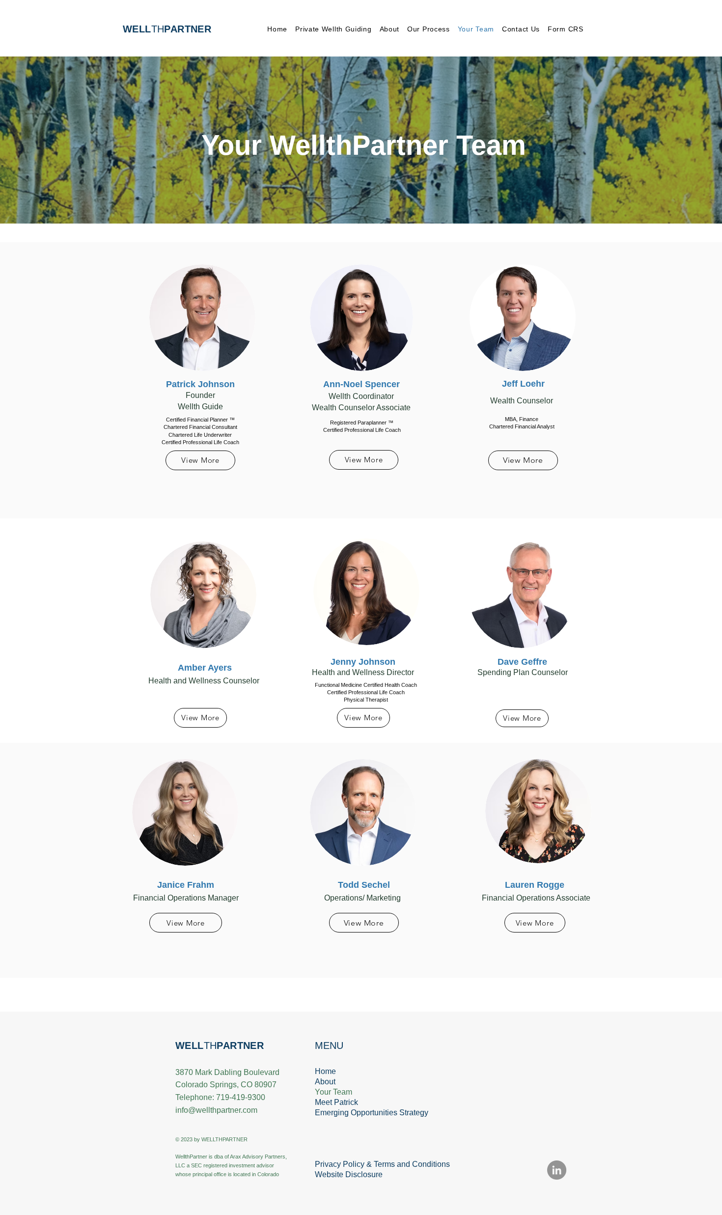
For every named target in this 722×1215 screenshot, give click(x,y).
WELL (189, 1045)
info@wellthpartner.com (216, 1110)
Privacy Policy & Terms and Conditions (361, 1164)
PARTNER (240, 1045)
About (325, 1081)
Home (325, 1071)
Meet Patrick (336, 1102)
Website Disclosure (349, 1174)
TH (167, 29)
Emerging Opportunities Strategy (361, 1112)
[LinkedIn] (556, 1170)
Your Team (333, 1092)
